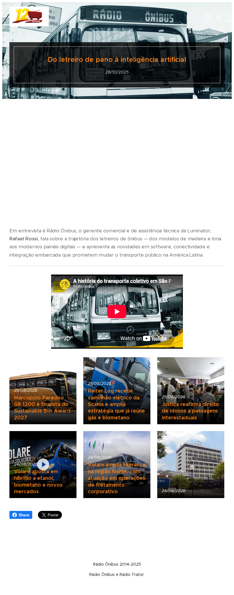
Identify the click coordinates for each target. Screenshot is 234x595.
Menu (219, 16)
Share (24, 515)
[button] (207, 16)
